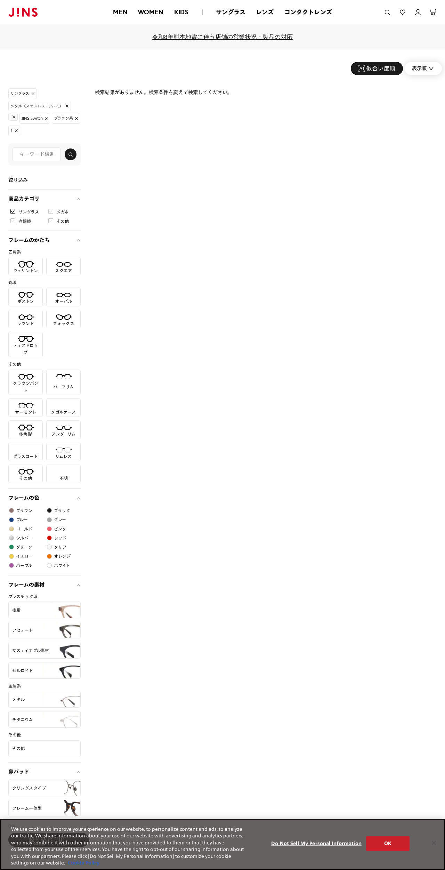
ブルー (22, 519)
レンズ (265, 12)
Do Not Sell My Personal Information (316, 843)
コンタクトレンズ (308, 12)
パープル (24, 565)
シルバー (24, 538)
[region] (222, 844)
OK (387, 843)
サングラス (230, 12)
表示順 (419, 68)
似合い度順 (381, 68)
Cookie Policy (83, 863)
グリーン (24, 547)
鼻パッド (18, 771)
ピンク (60, 529)
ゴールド (24, 529)
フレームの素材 (26, 584)
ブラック (62, 510)
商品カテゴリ (24, 198)
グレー (60, 519)
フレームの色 (23, 497)
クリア (60, 547)
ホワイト (62, 565)
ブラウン (24, 510)
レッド (60, 538)
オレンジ (62, 556)
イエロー (24, 556)
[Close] (434, 843)
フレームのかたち (29, 240)
